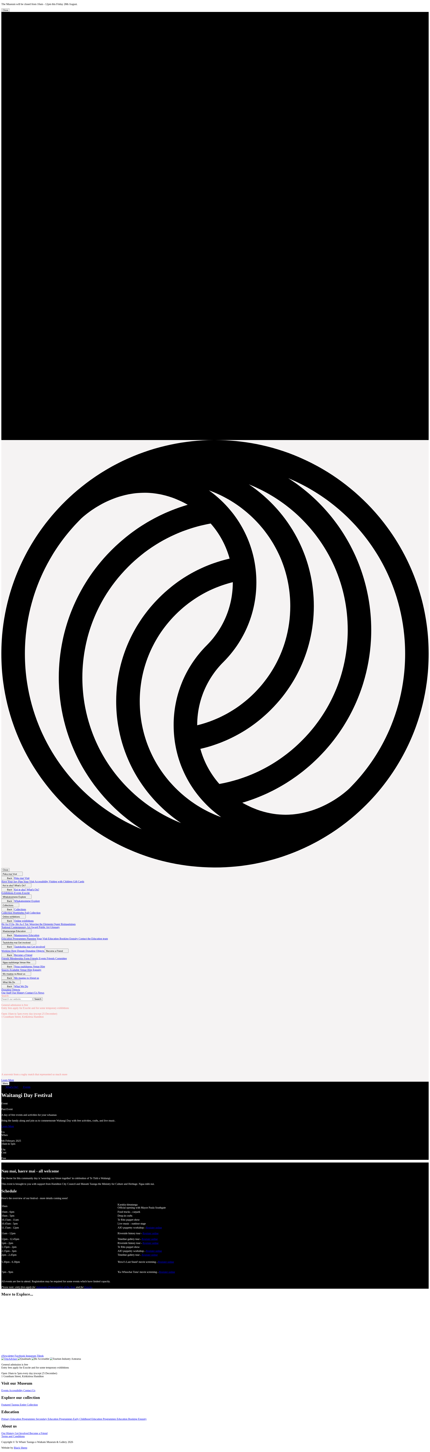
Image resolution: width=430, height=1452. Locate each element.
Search (5, 995)
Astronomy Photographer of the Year (55, 1287)
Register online (154, 1227)
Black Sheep (20, 1447)
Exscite (88, 1287)
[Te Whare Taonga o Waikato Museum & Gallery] (215, 438)
